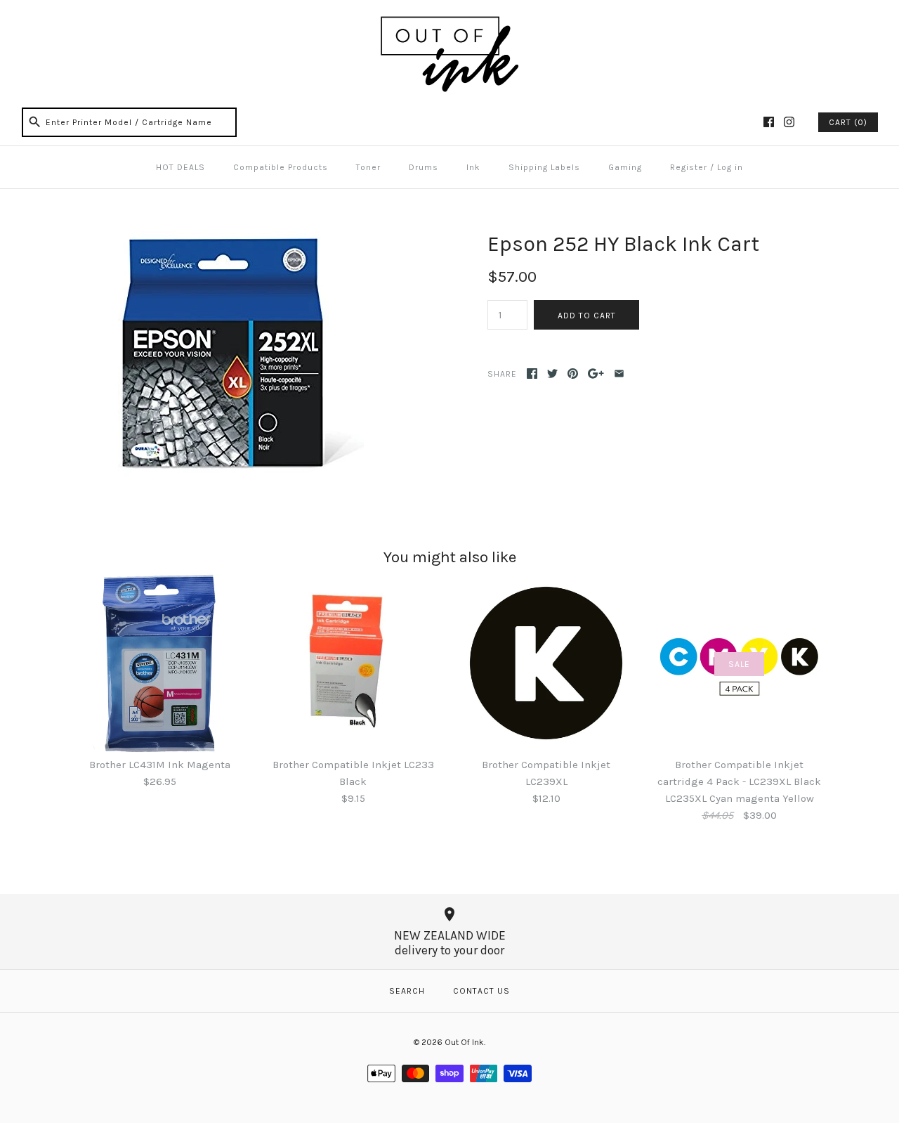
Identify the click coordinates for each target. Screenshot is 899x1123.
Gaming (625, 167)
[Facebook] (768, 122)
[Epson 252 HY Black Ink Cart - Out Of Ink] (241, 239)
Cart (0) (848, 122)
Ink (473, 167)
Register (688, 167)
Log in (730, 167)
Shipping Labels (544, 167)
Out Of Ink (464, 1042)
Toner (368, 167)
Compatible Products (280, 167)
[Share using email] (619, 373)
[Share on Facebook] (532, 373)
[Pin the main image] (572, 373)
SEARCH (407, 991)
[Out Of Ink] (449, 22)
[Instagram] (789, 122)
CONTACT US (481, 991)
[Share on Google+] (596, 373)
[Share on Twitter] (552, 373)
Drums (423, 167)
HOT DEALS (180, 167)
